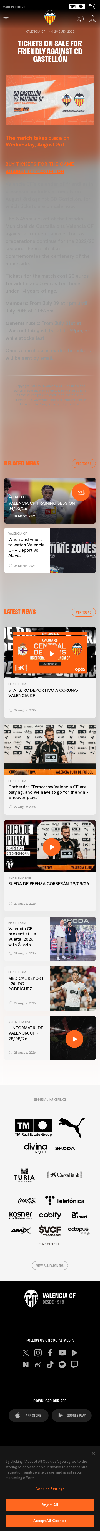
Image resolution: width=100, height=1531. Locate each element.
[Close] (93, 1453)
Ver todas (83, 463)
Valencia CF (36, 31)
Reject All (50, 1505)
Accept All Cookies (49, 1520)
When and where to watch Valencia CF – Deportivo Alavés (26, 547)
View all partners (50, 1265)
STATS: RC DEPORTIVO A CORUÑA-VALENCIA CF (43, 692)
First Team (17, 684)
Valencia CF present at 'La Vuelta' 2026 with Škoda (22, 937)
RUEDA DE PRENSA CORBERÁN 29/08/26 (48, 883)
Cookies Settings (50, 1489)
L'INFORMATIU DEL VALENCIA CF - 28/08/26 (27, 1033)
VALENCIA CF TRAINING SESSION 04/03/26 (41, 505)
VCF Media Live (19, 878)
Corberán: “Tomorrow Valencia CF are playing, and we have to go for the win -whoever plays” (48, 792)
